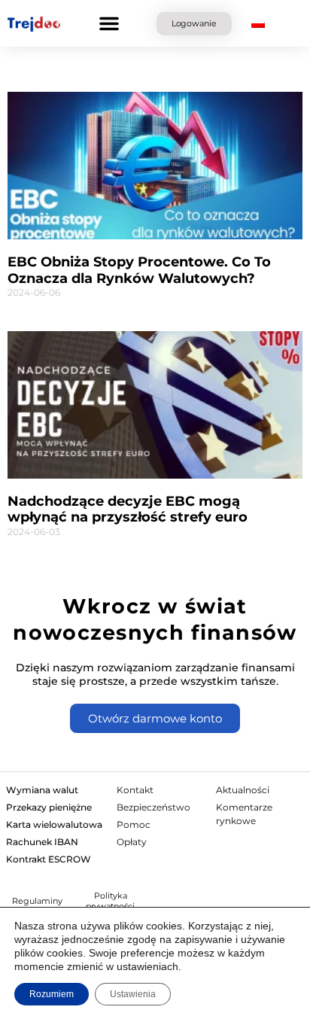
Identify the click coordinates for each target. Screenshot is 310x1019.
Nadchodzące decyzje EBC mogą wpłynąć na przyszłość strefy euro (128, 509)
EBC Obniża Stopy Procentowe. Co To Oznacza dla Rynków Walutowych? (139, 270)
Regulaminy (37, 901)
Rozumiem (51, 994)
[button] (109, 23)
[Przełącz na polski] (258, 23)
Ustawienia (133, 994)
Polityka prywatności (110, 900)
